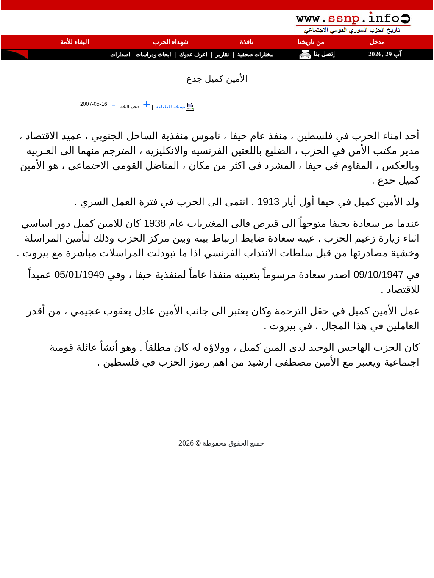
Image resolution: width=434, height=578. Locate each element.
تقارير (222, 54)
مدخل (377, 42)
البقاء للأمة (74, 42)
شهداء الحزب (171, 42)
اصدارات (120, 54)
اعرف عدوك (193, 54)
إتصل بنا (323, 53)
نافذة (246, 42)
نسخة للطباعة (170, 107)
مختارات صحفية (255, 54)
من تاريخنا (311, 42)
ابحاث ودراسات (153, 54)
